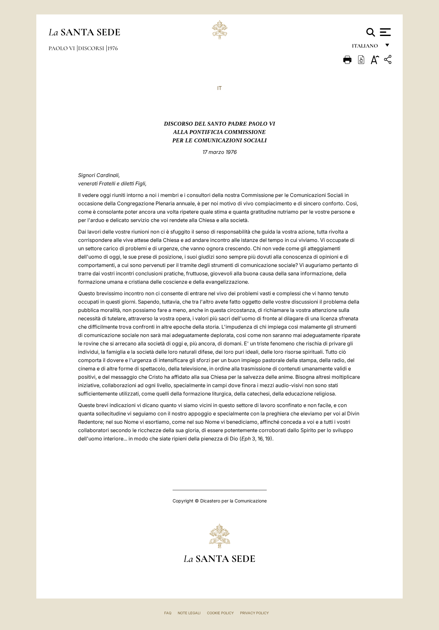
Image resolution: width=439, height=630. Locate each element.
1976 (112, 48)
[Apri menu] (384, 32)
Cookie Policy (220, 613)
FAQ (167, 613)
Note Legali (189, 613)
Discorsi (91, 48)
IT (219, 88)
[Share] (388, 60)
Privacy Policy (254, 613)
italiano (366, 47)
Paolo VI (62, 48)
